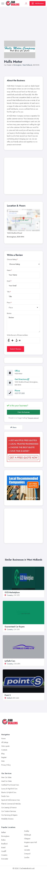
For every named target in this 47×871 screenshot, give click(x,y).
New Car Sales (6, 777)
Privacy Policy (6, 765)
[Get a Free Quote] (23, 449)
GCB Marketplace (12, 592)
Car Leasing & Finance (8, 807)
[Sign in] (26, 3)
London (26, 857)
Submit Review (15, 349)
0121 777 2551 (20, 393)
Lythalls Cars (10, 661)
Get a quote (5, 746)
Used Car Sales (6, 781)
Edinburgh (27, 835)
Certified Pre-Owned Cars (10, 785)
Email (8, 281)
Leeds (26, 846)
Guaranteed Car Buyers (15, 626)
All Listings (4, 742)
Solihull (9, 698)
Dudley (26, 831)
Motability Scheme (7, 819)
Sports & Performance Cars (10, 800)
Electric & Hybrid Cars (8, 792)
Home (3, 738)
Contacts (4, 750)
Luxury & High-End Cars (9, 789)
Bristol (3, 847)
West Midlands (27, 65)
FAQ (2, 761)
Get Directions (21, 379)
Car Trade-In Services (8, 811)
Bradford (4, 844)
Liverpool (27, 853)
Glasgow (27, 838)
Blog (2, 753)
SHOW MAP (23, 220)
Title (8, 292)
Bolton (3, 840)
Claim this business (23, 412)
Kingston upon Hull (30, 842)
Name (9, 270)
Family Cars (5, 796)
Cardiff (3, 851)
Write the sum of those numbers (17, 335)
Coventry (10, 595)
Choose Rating (12, 259)
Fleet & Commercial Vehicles (11, 804)
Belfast (3, 832)
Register (4, 757)
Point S (8, 695)
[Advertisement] (23, 26)
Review (9, 313)
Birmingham (18, 65)
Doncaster (4, 859)
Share (14, 427)
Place (8, 303)
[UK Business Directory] (23, 488)
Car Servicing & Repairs (9, 815)
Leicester (27, 850)
